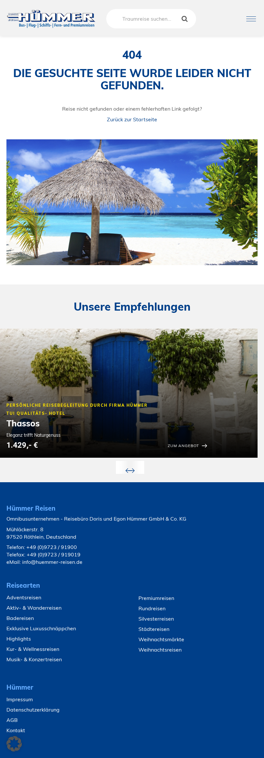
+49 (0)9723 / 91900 (51, 547)
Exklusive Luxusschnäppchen (41, 628)
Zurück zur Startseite (132, 119)
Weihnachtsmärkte (161, 639)
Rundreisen (151, 608)
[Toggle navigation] (251, 18)
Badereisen (20, 618)
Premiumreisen (156, 598)
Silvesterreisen (156, 618)
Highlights (18, 638)
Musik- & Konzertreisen (34, 659)
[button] (14, 744)
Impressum (19, 699)
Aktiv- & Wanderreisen (33, 607)
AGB (12, 720)
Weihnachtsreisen (160, 649)
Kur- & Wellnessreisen (32, 649)
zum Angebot (183, 445)
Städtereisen (153, 629)
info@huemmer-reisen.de (52, 562)
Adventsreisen (23, 597)
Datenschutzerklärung (33, 709)
